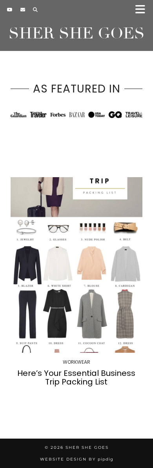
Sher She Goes (77, 33)
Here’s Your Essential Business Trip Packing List (76, 377)
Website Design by (76, 459)
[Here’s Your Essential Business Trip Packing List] (76, 265)
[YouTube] (10, 10)
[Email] (22, 10)
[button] (142, 10)
